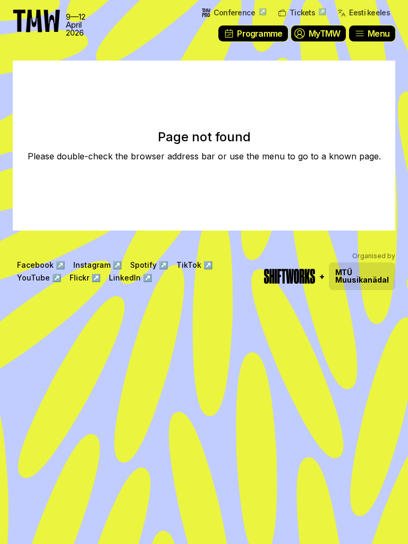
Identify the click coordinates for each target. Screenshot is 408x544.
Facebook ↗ (41, 264)
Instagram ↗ (97, 264)
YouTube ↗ (39, 277)
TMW (32, 13)
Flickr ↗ (85, 277)
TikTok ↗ (194, 264)
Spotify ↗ (149, 264)
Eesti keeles (369, 12)
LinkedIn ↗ (130, 277)
